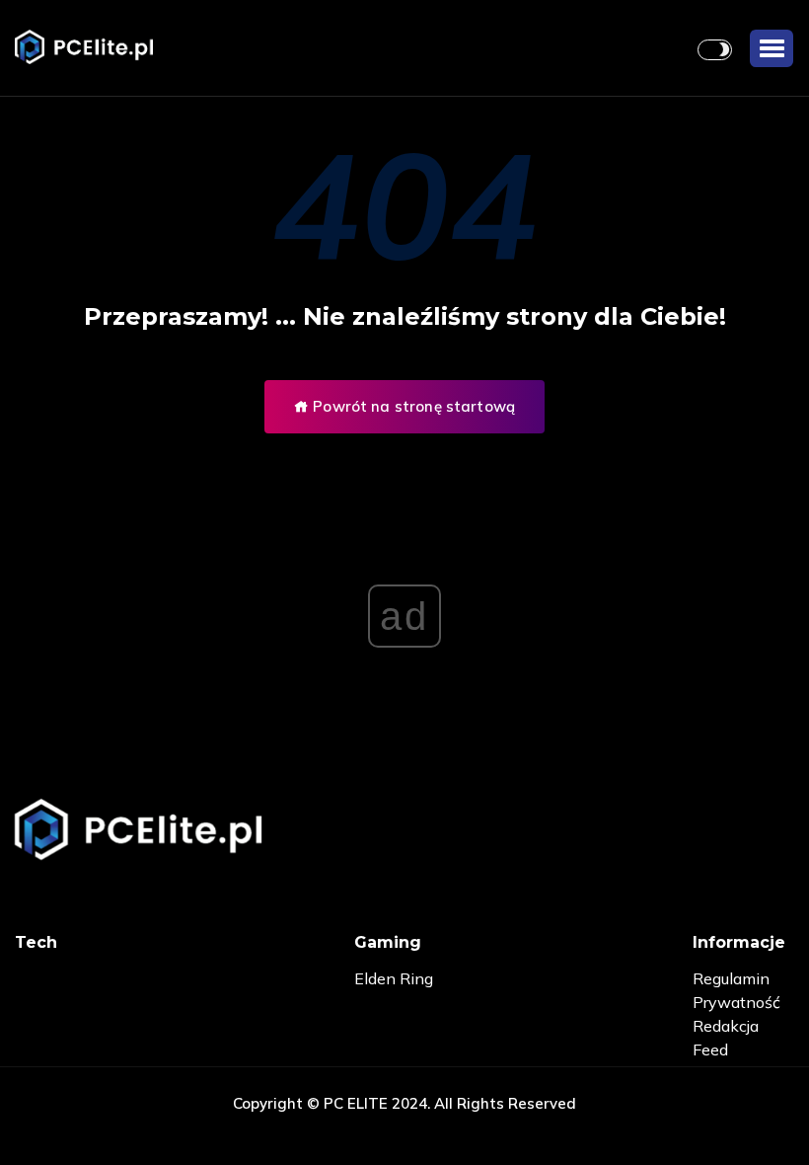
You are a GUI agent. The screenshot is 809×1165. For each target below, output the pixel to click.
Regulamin (731, 978)
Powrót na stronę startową (412, 406)
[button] (771, 48)
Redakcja (726, 1026)
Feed (710, 1049)
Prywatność (736, 1002)
